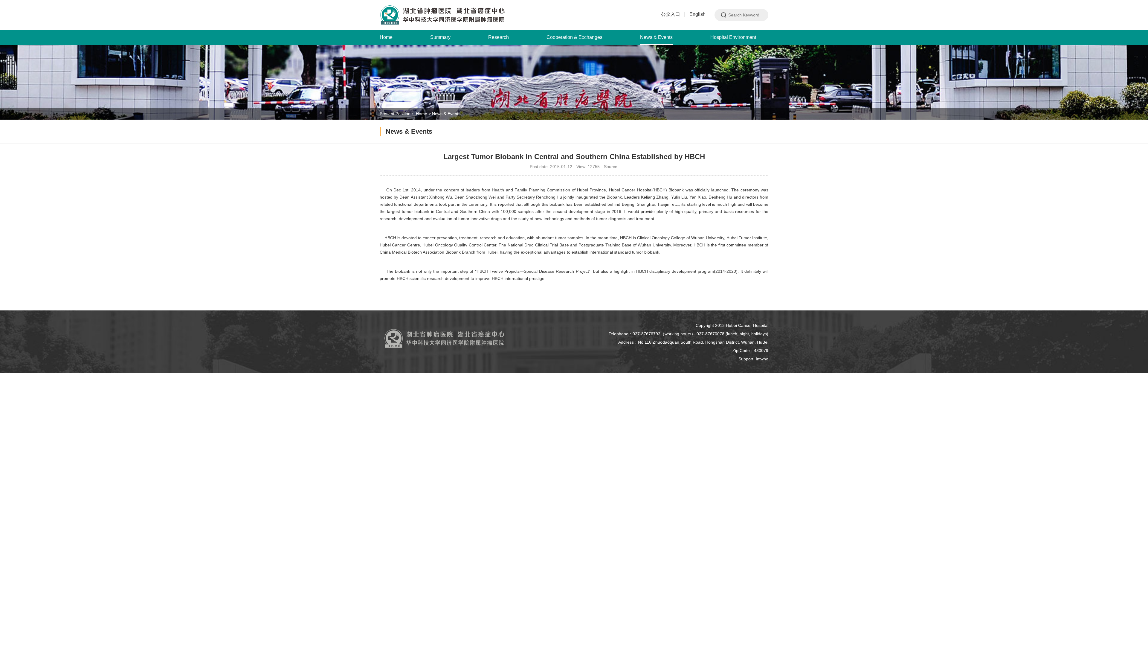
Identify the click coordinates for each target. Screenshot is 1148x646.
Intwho (762, 358)
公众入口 (670, 14)
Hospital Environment (733, 37)
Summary (440, 37)
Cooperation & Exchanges (574, 37)
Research (498, 37)
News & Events (656, 37)
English (697, 14)
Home (386, 37)
